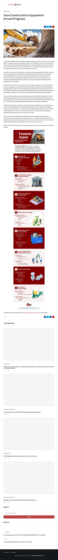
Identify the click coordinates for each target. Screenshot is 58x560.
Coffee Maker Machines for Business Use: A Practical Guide (20, 456)
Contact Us (6, 552)
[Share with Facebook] (45, 27)
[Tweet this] (48, 27)
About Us (13, 552)
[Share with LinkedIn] (50, 27)
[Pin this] (53, 27)
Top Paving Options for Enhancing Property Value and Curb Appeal (22, 412)
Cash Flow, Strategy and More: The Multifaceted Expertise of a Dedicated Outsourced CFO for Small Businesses (29, 367)
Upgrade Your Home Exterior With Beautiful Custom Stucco (20, 500)
